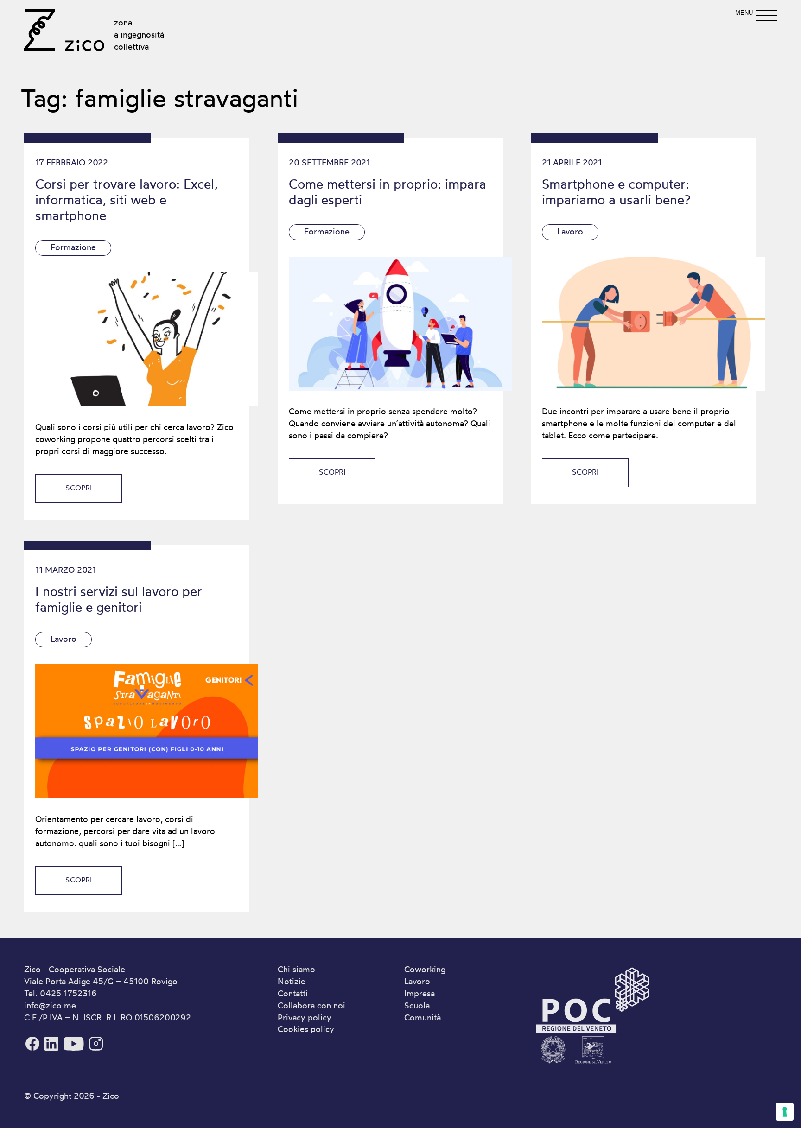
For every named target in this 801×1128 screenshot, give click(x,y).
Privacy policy (304, 1017)
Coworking (424, 969)
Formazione (73, 247)
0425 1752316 (68, 993)
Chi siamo (296, 969)
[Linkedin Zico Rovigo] (52, 1049)
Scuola (417, 1005)
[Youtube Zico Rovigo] (75, 1049)
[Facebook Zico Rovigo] (33, 1049)
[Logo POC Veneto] (592, 1065)
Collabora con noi (311, 1005)
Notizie (291, 981)
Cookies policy (306, 1029)
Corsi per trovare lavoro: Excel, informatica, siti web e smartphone (126, 199)
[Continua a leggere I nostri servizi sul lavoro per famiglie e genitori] (136, 731)
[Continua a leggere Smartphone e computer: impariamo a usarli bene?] (643, 324)
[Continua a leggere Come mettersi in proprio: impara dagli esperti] (390, 324)
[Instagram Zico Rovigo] (96, 1049)
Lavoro (570, 231)
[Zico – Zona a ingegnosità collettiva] (64, 30)
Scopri (78, 487)
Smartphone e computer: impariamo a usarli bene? (616, 192)
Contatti (293, 993)
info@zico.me (50, 1005)
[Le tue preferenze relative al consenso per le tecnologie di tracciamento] (785, 1112)
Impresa (419, 993)
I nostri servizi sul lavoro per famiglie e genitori (118, 599)
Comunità (422, 1017)
